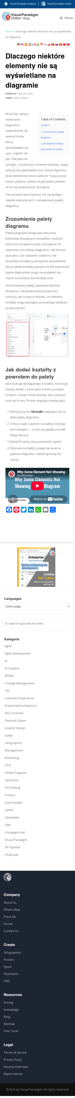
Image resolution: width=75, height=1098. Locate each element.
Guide (9, 735)
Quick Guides (13, 803)
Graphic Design (15, 728)
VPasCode (11, 855)
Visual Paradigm (16, 840)
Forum (8, 924)
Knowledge (11, 1010)
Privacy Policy (13, 1060)
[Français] (33, 44)
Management (14, 750)
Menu (68, 18)
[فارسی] (29, 44)
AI (6, 661)
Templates (12, 817)
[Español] (26, 44)
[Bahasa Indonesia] (41, 44)
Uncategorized (15, 832)
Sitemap (9, 1024)
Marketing (12, 758)
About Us (10, 903)
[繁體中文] (68, 44)
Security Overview (16, 1067)
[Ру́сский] (56, 44)
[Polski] (49, 44)
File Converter (14, 713)
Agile (8, 646)
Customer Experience (19, 698)
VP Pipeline (12, 847)
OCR (8, 765)
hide (45, 125)
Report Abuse (13, 1074)
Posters (10, 795)
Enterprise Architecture (21, 706)
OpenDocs (12, 780)
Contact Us (11, 931)
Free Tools (11, 1031)
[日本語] (45, 44)
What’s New (12, 910)
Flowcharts (11, 974)
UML (8, 825)
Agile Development (18, 653)
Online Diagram (21, 97)
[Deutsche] (18, 44)
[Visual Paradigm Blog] (20, 18)
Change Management (19, 683)
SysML (9, 810)
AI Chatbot (12, 668)
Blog (7, 1017)
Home (9, 31)
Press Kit (10, 917)
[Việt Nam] (60, 44)
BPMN (9, 676)
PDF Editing (12, 788)
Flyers (8, 967)
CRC (7, 691)
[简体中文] (64, 44)
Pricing (8, 1003)
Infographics (13, 743)
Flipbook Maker (15, 721)
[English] (22, 44)
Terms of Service (15, 1053)
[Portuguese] (52, 44)
